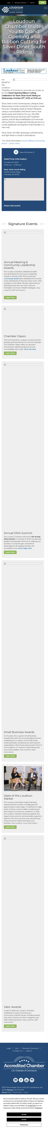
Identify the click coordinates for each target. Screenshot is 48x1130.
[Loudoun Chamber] (18, 9)
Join (42, 2)
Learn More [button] (10, 298)
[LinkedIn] (15, 1082)
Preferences (24, 1125)
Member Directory (20, 3)
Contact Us (17, 1051)
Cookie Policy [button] (32, 1105)
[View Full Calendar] (16, 152)
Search (32, 3)
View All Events (26, 152)
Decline (24, 1119)
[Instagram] (32, 1082)
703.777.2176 (18, 1090)
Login (9, 3)
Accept (24, 1114)
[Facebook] (21, 1082)
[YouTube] (26, 1082)
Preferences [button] (38, 1108)
